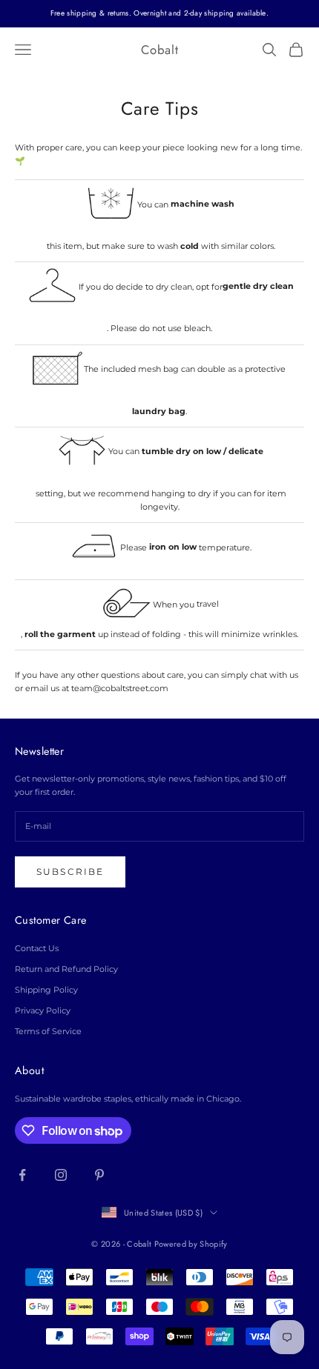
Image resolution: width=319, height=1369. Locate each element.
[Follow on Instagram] (60, 1175)
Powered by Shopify (191, 1244)
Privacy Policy (42, 1010)
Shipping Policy (46, 990)
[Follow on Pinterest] (99, 1175)
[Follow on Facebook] (22, 1175)
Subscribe (70, 871)
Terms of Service (48, 1031)
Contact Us (37, 948)
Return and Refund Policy (66, 969)
